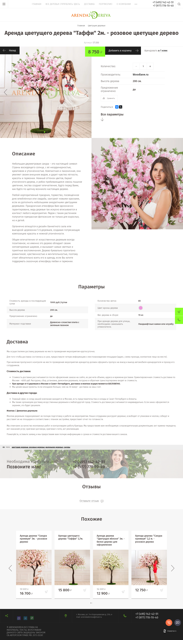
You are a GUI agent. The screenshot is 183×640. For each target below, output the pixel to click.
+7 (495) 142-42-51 (163, 2)
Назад (12, 50)
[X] (120, 107)
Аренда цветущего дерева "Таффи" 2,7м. (70, 537)
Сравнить (111, 98)
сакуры (67, 447)
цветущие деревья (20, 447)
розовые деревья (37, 447)
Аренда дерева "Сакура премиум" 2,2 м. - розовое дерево (148, 538)
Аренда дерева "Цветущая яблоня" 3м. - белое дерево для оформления (111, 540)
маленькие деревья (54, 447)
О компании (124, 4)
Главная (36, 4)
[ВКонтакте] (116, 107)
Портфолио (105, 4)
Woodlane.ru (141, 74)
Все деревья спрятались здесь (63, 4)
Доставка (89, 4)
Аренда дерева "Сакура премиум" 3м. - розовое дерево (33, 538)
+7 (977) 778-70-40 (163, 5)
